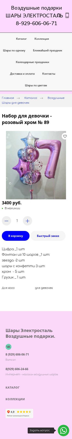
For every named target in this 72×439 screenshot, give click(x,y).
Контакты (48, 73)
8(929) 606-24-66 (17, 368)
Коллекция (42, 38)
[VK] (8, 347)
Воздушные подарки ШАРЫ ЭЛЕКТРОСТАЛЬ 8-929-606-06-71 (37, 15)
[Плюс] (27, 220)
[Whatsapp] (63, 430)
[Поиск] (59, 15)
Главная (8, 98)
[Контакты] (67, 15)
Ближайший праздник (47, 50)
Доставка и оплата (22, 73)
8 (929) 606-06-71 (17, 354)
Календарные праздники (32, 61)
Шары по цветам (36, 85)
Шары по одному (14, 50)
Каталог (21, 38)
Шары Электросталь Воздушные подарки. (30, 333)
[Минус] (6, 220)
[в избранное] (65, 136)
